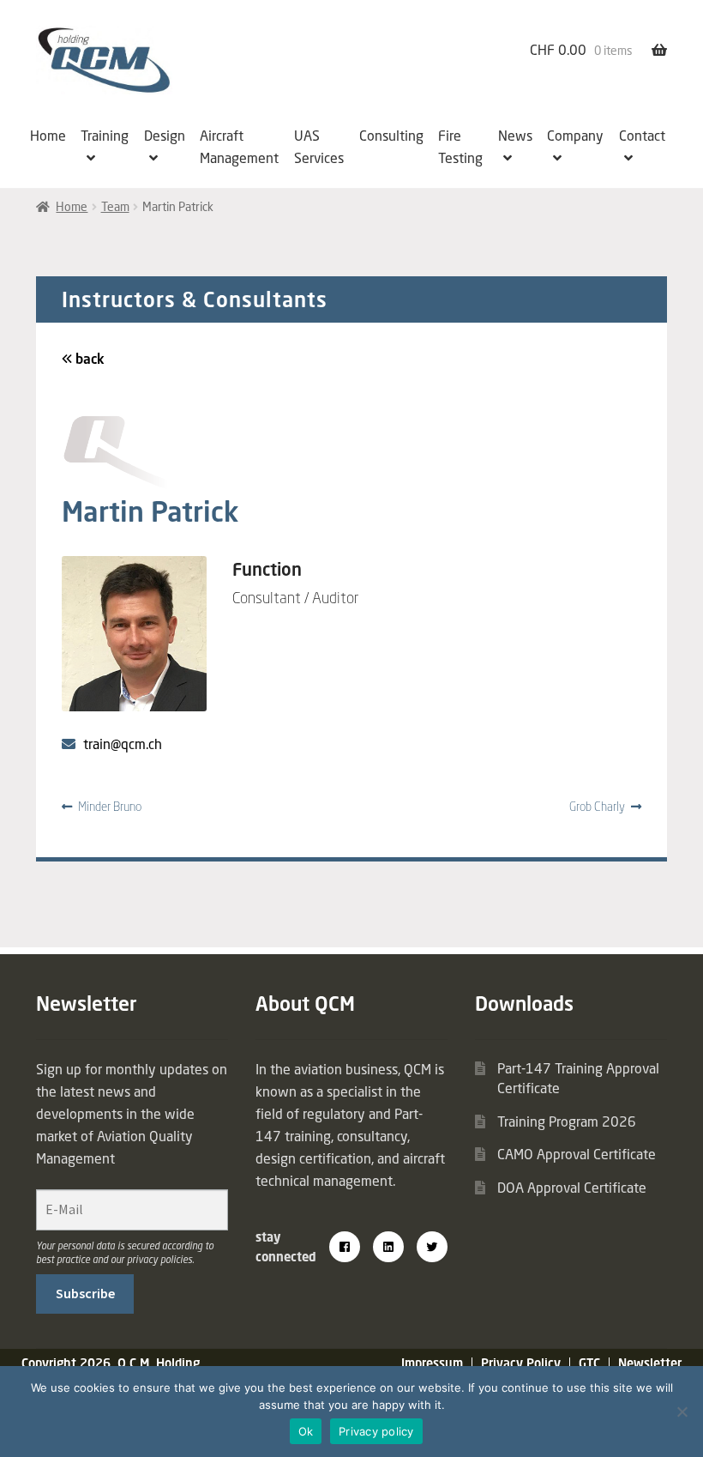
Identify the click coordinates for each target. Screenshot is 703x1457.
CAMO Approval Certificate (576, 1154)
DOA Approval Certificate (571, 1187)
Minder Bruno (109, 806)
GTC (589, 1363)
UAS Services (319, 146)
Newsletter (650, 1363)
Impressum (432, 1363)
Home (48, 135)
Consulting (391, 135)
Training (105, 135)
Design (164, 135)
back (88, 358)
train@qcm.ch (122, 744)
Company (575, 135)
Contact (642, 135)
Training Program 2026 (566, 1121)
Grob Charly (597, 806)
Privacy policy (376, 1431)
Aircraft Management (239, 146)
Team (115, 206)
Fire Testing (460, 146)
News (515, 135)
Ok (306, 1431)
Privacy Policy (521, 1363)
